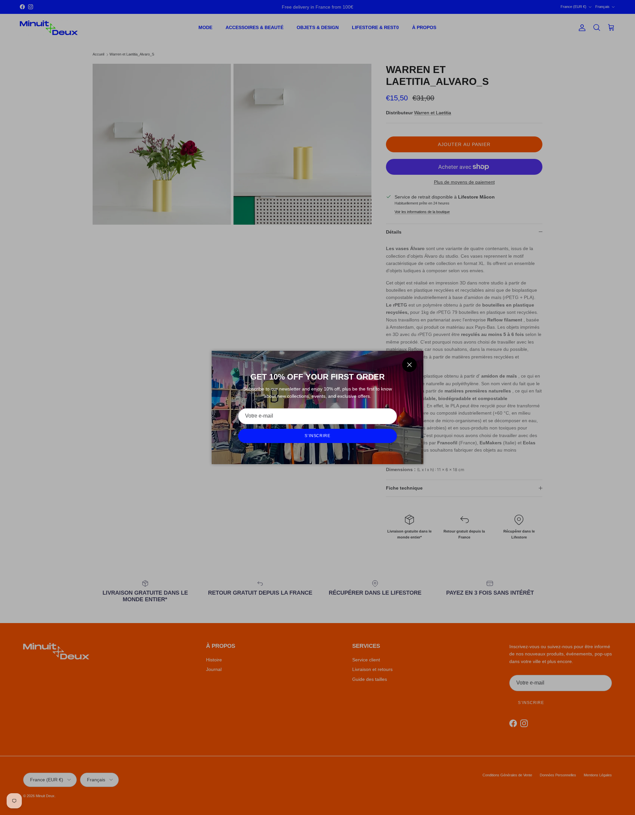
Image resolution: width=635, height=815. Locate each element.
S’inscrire (318, 435)
